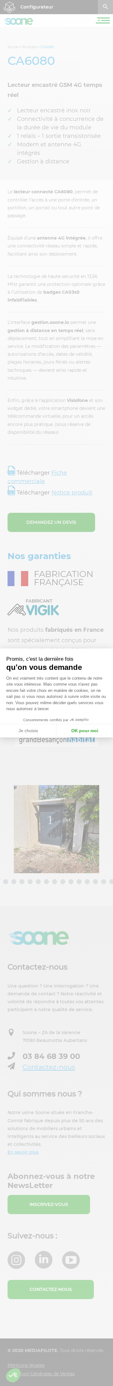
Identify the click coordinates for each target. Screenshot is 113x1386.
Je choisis (28, 730)
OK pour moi (84, 730)
